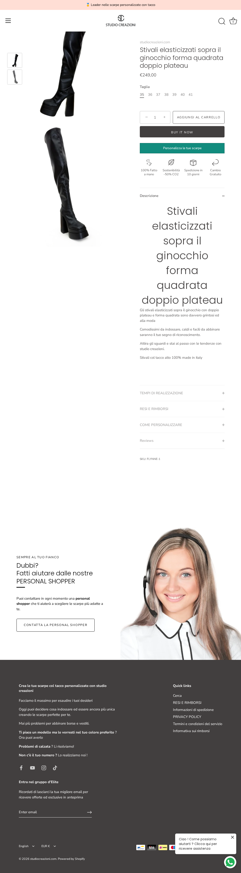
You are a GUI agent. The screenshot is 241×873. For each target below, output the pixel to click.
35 (142, 94)
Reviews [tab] (146, 440)
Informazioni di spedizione (193, 709)
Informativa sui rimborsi (191, 731)
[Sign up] (89, 812)
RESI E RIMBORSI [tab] (154, 409)
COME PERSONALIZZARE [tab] (161, 425)
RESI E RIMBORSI (187, 702)
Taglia (145, 87)
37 (158, 94)
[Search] (222, 21)
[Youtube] (32, 767)
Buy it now (182, 132)
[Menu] (8, 21)
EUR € (45, 846)
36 (150, 94)
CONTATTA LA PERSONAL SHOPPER (55, 625)
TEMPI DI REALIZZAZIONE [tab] (161, 393)
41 (191, 94)
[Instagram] (43, 767)
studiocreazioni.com (155, 42)
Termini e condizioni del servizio (197, 724)
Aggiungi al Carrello (199, 117)
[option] (14, 61)
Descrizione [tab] (149, 195)
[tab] (182, 294)
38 (166, 94)
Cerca (177, 695)
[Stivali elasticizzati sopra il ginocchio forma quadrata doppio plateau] (14, 60)
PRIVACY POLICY (187, 716)
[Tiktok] (55, 767)
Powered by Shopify (71, 859)
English (23, 846)
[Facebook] (21, 767)
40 (183, 94)
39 (174, 94)
